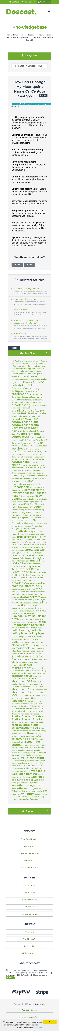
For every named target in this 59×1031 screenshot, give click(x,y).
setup (28, 675)
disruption (16, 478)
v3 (41, 766)
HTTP (25, 553)
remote (22, 651)
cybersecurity (26, 473)
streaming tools (21, 748)
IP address (16, 575)
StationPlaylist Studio (27, 719)
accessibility (33, 363)
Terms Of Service (29, 1010)
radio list (37, 630)
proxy (15, 619)
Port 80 (40, 616)
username (35, 766)
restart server (38, 651)
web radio (38, 770)
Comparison (17, 457)
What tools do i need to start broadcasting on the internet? (29, 324)
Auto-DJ (38, 382)
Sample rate (42, 660)
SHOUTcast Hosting (29, 839)
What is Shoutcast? (30, 336)
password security (19, 611)
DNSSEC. (33, 487)
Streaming (33, 733)
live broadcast (24, 581)
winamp (27, 793)
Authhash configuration (30, 380)
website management (27, 785)
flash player (28, 531)
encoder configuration (21, 510)
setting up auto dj (32, 671)
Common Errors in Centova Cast (29, 454)
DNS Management (31, 484)
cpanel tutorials (22, 468)
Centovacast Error (19, 443)
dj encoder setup (40, 478)
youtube (15, 799)
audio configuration (28, 371)
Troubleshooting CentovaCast (24, 761)
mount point (27, 594)
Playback (18, 616)
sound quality (17, 709)
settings (17, 675)
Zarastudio (34, 799)
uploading (16, 763)
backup (32, 394)
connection (23, 459)
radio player (20, 633)
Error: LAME (34, 524)
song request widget (27, 698)
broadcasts (16, 414)
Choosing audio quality (32, 452)
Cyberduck (16, 473)
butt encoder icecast (20, 416)
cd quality (37, 416)
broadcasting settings (21, 408)
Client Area (45, 2)
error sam (18, 520)
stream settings (40, 731)
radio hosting (21, 630)
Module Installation (37, 592)
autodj (16, 385)
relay (42, 648)
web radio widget (31, 779)
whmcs (38, 789)
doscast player (29, 496)
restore (15, 654)
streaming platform (34, 736)
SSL (26, 711)
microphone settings (20, 592)
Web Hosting (29, 860)
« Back (14, 348)
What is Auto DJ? (30, 312)
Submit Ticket (29, 893)
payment (31, 611)
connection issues (36, 459)
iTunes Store (34, 577)
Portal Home (12, 35)
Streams (32, 748)
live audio (28, 580)
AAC (13, 363)
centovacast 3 (37, 439)
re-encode (35, 648)
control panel (21, 462)
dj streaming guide (20, 481)
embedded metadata (21, 507)
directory (18, 475)
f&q (19, 526)
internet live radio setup (21, 566)
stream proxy (28, 731)
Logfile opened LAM (26, 589)
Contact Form (29, 885)
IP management (36, 575)
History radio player (25, 540)
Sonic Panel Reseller (29, 868)
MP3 (19, 597)
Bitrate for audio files (30, 400)
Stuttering (40, 748)
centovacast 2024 (37, 437)
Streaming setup (26, 743)
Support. (28, 753)
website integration (29, 783)
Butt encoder (37, 413)
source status (28, 709)
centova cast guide (25, 422)
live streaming (29, 586)
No (30, 265)
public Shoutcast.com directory (24, 622)
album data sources (20, 369)
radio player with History (28, 637)
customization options (33, 470)
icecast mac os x (18, 555)
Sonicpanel (19, 700)
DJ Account (27, 478)
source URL (39, 709)
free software (26, 536)
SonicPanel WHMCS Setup (32, 706)
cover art (35, 462)
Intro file (27, 572)
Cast (31, 416)
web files (27, 771)
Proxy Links (24, 619)
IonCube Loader (40, 572)
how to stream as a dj (38, 547)
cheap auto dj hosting (27, 444)
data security (38, 473)
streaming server (24, 738)
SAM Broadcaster (28, 653)
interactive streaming (32, 564)
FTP (39, 536)
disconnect (42, 476)
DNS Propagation (28, 485)
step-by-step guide (25, 725)
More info (38, 1028)
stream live (30, 727)
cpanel (16, 465)
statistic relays (24, 722)
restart (29, 651)
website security (23, 788)
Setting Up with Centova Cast (33, 673)
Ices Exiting (39, 558)
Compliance (27, 457)
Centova (15, 419)
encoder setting (37, 510)
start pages (34, 714)
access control (22, 363)
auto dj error (23, 382)
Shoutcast (37, 676)
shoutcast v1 (20, 689)
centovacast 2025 (19, 440)
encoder (36, 506)
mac (39, 589)
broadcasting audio (39, 405)
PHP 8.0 (42, 611)
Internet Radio (45, 35)
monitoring (16, 594)
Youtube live (24, 799)
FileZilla (29, 529)
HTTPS (31, 553)
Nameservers (30, 597)
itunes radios (23, 577)
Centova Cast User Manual (25, 429)
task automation (39, 753)
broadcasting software (28, 410)
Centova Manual (29, 433)
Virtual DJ (16, 768)
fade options (26, 526)
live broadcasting (33, 583)
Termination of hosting (31, 755)
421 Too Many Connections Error (25, 361)
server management (22, 666)
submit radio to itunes (21, 750)
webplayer (16, 783)
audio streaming (29, 376)
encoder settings (19, 512)
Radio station (30, 642)
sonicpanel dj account (21, 704)
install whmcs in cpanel (21, 561)
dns (30, 481)
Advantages (39, 366)
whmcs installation (32, 791)
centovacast (20, 436)
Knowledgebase (28, 35)
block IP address (25, 402)
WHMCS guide (18, 791)
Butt (24, 413)
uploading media (27, 763)
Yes (18, 265)
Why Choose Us (29, 939)
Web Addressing (27, 768)
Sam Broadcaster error (28, 655)
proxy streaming (36, 619)
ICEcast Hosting (29, 846)
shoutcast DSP (22, 681)
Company (29, 932)
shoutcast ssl (38, 687)
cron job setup (35, 468)
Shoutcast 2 (16, 679)
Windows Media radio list (27, 797)
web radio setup (23, 777)
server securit (37, 668)
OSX (25, 608)
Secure (24, 662)
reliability (15, 651)
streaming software (28, 745)
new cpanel (19, 600)
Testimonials (29, 946)
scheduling (16, 662)
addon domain (28, 366)
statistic (15, 722)
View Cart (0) (29, 2)
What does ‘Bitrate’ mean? (29, 301)
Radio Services (24, 639)
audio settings (33, 374)
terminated (16, 755)
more (11, 978)
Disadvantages (31, 476)
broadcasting (21, 405)
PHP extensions (18, 613)
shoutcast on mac (25, 684)
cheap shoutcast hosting (26, 450)
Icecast (38, 552)
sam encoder (27, 659)
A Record (43, 361)
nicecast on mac (31, 603)
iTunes (14, 577)
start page (25, 714)
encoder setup (36, 512)
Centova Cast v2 (29, 431)
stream (17, 727)
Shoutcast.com (26, 695)
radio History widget (34, 628)
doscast (28, 493)
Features (35, 526)
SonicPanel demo (35, 701)
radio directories (18, 628)
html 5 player (17, 553)
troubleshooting (32, 758)
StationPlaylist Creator (27, 716)
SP (46, 709)
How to (28, 545)
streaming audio (18, 736)
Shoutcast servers (24, 687)
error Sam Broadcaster (26, 522)
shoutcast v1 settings (38, 690)
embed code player (28, 499)
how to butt (37, 545)
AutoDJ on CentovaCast (24, 386)
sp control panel (18, 711)
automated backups (28, 391)
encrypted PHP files (20, 515)
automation (20, 394)
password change (35, 608)
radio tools (23, 648)
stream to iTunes (19, 734)
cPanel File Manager (30, 465)
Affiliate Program (29, 953)
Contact (15, 2)
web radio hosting (24, 774)
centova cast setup (25, 425)
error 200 (33, 515)
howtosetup (36, 549)
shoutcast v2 (21, 692)
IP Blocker (25, 575)
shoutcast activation (30, 679)
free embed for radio (26, 534)
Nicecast (18, 602)
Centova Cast (28, 419)
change (30, 443)
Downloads (30, 907)
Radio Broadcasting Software (30, 291)
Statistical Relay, (37, 722)
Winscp (41, 797)
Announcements (29, 914)
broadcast (37, 402)
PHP (37, 611)
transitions (16, 758)
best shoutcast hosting (32, 397)
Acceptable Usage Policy (29, 1017)
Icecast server (31, 555)
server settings (18, 671)
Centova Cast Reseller (29, 853)
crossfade (19, 470)
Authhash (16, 380)
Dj (21, 478)
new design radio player (35, 600)
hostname (37, 540)
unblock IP (41, 761)
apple (30, 369)
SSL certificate (34, 711)
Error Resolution (37, 518)
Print (44, 95)
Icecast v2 (29, 558)
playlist (30, 616)
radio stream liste (27, 643)
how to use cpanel (19, 550)
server (30, 662)
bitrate (16, 399)
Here (33, 245)
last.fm (21, 580)
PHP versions (30, 613)
